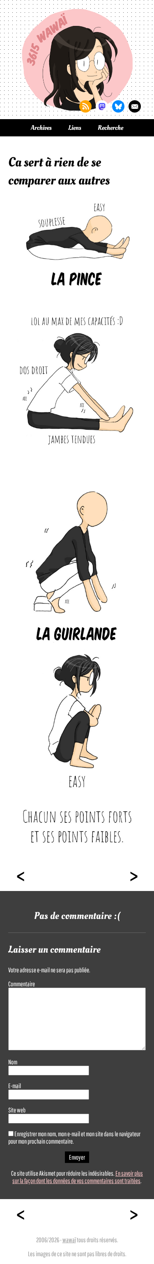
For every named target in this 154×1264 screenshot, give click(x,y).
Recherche (110, 127)
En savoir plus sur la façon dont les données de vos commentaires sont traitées (77, 1177)
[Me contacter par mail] (135, 106)
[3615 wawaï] (77, 59)
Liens (74, 127)
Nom (12, 1062)
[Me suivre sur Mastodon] (102, 106)
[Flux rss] (85, 106)
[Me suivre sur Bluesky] (118, 106)
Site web (16, 1110)
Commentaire (21, 984)
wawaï (69, 1239)
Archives (41, 127)
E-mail (14, 1085)
